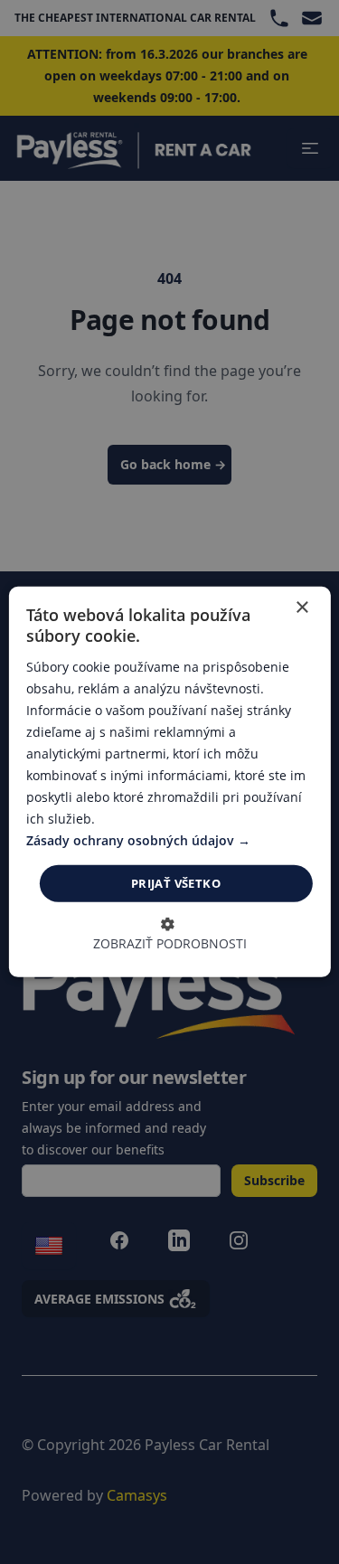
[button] (170, 935)
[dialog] (169, 782)
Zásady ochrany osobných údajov (132, 840)
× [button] (301, 608)
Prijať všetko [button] (176, 883)
